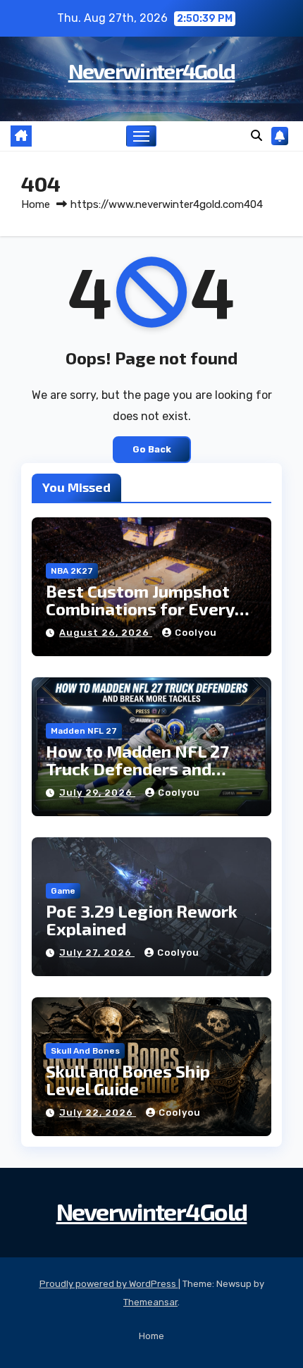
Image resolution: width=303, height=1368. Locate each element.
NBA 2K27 (72, 571)
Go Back (151, 449)
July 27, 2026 (97, 952)
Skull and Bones (85, 1051)
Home (35, 204)
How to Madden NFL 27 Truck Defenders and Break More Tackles (137, 768)
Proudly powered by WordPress (108, 1283)
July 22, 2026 (97, 1112)
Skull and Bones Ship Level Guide (128, 1080)
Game (63, 891)
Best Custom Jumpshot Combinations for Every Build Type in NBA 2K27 (140, 608)
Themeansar (150, 1302)
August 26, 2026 (105, 632)
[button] (256, 135)
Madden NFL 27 (84, 731)
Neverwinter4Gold (151, 70)
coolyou (196, 632)
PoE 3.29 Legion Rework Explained (141, 920)
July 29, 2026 (97, 792)
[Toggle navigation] (141, 136)
